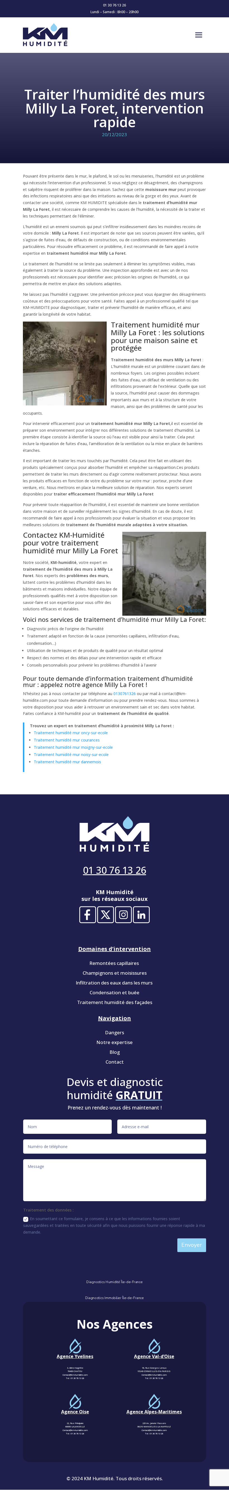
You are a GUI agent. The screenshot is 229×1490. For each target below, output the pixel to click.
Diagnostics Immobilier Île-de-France (114, 1297)
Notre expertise (114, 1042)
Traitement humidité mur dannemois (67, 761)
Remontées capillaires (114, 963)
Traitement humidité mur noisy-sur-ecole (71, 754)
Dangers (114, 1032)
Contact (115, 1062)
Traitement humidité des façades (114, 1002)
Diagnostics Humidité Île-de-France (114, 1281)
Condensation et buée (114, 992)
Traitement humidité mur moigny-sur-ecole (73, 747)
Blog (114, 1052)
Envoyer (191, 1245)
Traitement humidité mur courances (67, 740)
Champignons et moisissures (115, 973)
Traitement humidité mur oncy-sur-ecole (71, 732)
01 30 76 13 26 (114, 5)
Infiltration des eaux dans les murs (115, 982)
